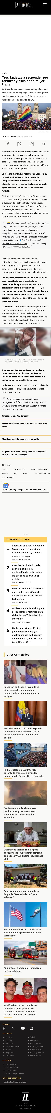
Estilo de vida (35, 1055)
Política (9, 1040)
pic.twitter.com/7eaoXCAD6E (14, 243)
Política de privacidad (15, 1073)
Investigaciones (37, 1046)
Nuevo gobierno (37, 1052)
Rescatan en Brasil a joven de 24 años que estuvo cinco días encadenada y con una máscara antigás (28, 552)
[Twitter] (16, 1028)
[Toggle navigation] (49, 2)
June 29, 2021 (24, 247)
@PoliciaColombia (34, 233)
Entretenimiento (13, 1046)
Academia (34, 1040)
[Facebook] (7, 1029)
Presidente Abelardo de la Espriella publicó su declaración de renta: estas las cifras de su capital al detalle (27, 574)
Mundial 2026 (35, 1049)
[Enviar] (31, 144)
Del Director (11, 1064)
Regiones (9, 1052)
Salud (32, 1037)
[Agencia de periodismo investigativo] (25, 5)
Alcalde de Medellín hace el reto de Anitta (20, 439)
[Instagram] (34, 1029)
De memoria (35, 1043)
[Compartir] (8, 144)
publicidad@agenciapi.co (15, 1082)
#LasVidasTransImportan (32, 240)
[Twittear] (19, 145)
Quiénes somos (12, 1067)
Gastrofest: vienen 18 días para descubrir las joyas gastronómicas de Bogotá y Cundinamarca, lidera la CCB (27, 635)
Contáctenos (11, 1070)
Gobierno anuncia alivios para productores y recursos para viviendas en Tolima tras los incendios (28, 615)
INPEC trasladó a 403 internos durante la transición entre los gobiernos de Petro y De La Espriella (28, 595)
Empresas (10, 1055)
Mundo (8, 1049)
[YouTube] (25, 1029)
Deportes (9, 1043)
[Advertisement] (25, 45)
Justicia (5, 73)
